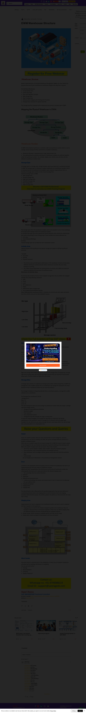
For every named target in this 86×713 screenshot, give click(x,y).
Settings (74, 711)
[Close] (84, 711)
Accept (80, 711)
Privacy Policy (53, 711)
